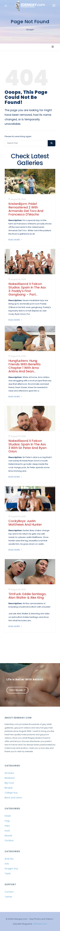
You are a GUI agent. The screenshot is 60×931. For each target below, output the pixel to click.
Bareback (10, 777)
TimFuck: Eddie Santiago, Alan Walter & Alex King (27, 596)
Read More (14, 239)
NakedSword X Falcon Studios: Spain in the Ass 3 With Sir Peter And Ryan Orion (27, 446)
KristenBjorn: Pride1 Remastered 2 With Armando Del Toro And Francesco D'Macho (25, 209)
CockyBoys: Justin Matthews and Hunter (25, 523)
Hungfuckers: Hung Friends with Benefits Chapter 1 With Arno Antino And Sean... (24, 366)
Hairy (7, 825)
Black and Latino (13, 797)
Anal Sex (9, 858)
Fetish (8, 815)
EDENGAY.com (40, 923)
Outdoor (9, 840)
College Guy (11, 792)
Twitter (8, 896)
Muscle (8, 835)
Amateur (9, 773)
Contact (9, 891)
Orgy (7, 820)
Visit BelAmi (17, 690)
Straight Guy (11, 868)
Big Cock (9, 782)
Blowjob (9, 787)
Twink (8, 873)
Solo (7, 863)
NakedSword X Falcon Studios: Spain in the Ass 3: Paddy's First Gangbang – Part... (27, 289)
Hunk (7, 830)
